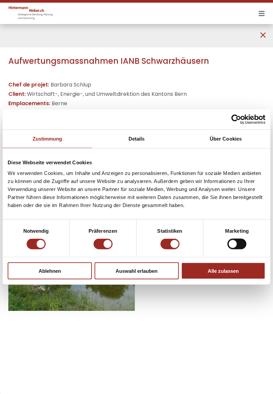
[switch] (103, 244)
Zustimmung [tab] (47, 139)
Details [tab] (137, 139)
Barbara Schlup (71, 84)
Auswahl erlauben (136, 270)
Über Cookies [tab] (226, 139)
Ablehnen (50, 270)
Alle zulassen (223, 270)
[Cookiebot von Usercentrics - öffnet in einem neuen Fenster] (236, 120)
